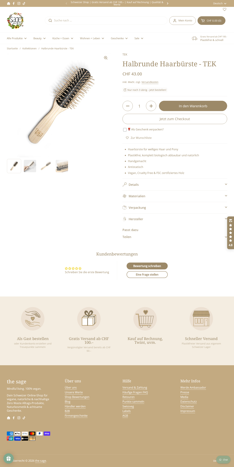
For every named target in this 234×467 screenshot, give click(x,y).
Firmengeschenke (76, 415)
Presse (184, 392)
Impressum (187, 411)
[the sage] (15, 20)
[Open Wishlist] (224, 10)
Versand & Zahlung (134, 387)
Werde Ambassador (193, 387)
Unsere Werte (74, 392)
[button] (211, 20)
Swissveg (128, 406)
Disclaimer (187, 406)
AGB (125, 415)
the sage (40, 461)
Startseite (12, 48)
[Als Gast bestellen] (32, 318)
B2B (67, 411)
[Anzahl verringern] (127, 106)
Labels (126, 411)
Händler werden (75, 406)
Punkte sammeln (133, 401)
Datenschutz (188, 401)
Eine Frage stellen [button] (147, 274)
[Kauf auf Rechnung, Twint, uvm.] (145, 318)
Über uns (71, 387)
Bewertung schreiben (147, 266)
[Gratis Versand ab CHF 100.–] (89, 318)
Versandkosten (149, 82)
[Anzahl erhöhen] (151, 106)
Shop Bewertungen (77, 397)
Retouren (128, 397)
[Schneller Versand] (201, 318)
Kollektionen (29, 48)
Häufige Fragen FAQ (135, 392)
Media (184, 397)
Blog (67, 401)
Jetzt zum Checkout (175, 119)
